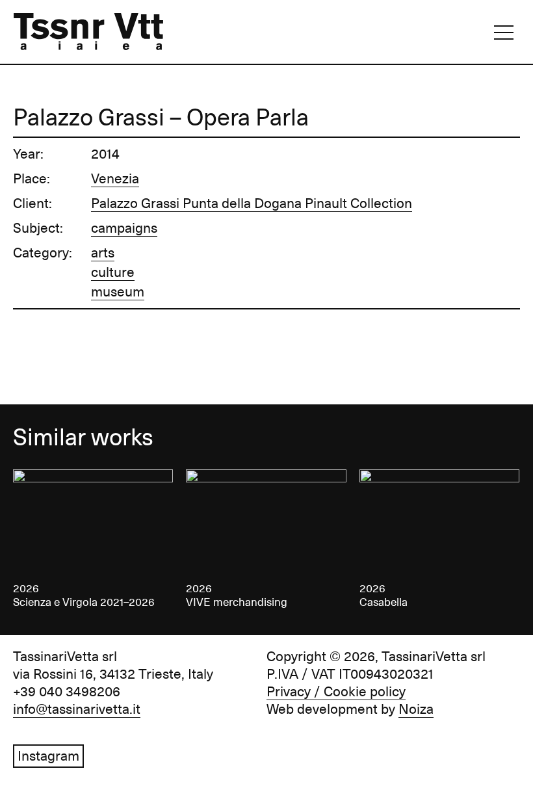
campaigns (124, 228)
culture (113, 272)
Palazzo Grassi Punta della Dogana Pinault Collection (251, 203)
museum (117, 291)
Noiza (416, 709)
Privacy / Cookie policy (336, 691)
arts (102, 252)
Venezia (115, 178)
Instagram (48, 756)
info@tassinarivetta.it (76, 709)
